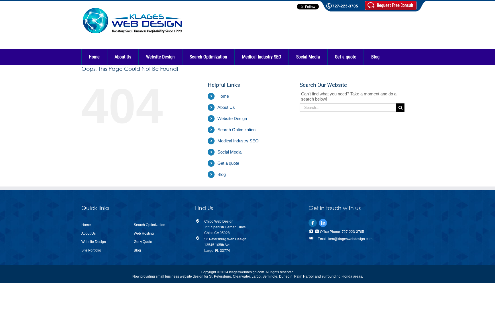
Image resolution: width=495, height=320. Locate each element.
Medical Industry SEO (238, 140)
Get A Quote (143, 242)
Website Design (232, 118)
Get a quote (228, 163)
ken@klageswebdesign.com (350, 239)
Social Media (229, 152)
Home (223, 96)
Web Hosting (144, 233)
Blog (221, 174)
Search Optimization (236, 129)
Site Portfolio (91, 250)
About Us (226, 107)
